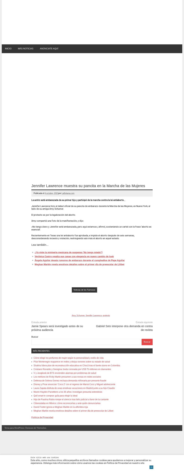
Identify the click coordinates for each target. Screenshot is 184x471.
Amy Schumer (78, 315)
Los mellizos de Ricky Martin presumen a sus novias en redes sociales (67, 377)
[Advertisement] (92, 451)
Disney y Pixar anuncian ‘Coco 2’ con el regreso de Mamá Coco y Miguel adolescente (74, 384)
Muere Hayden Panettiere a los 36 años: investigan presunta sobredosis (68, 392)
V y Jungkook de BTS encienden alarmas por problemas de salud (65, 373)
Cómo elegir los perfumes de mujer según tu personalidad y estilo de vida (69, 358)
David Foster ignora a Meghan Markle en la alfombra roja (61, 407)
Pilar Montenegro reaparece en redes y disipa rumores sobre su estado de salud (72, 362)
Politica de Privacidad (42, 417)
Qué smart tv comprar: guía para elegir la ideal (55, 396)
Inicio (8, 48)
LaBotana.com (68, 193)
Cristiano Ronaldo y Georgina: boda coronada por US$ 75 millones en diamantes (72, 369)
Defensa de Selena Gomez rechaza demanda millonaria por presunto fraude (70, 380)
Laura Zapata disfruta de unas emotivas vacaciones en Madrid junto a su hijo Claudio (74, 388)
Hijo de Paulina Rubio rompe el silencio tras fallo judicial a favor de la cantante (71, 399)
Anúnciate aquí (49, 48)
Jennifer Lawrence (94, 315)
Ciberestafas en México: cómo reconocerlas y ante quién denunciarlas (67, 403)
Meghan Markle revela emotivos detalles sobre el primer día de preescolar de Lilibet (73, 411)
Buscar (34, 337)
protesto (106, 315)
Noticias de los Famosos (84, 290)
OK (151, 467)
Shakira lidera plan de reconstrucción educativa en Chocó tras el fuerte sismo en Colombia (77, 365)
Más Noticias (25, 48)
